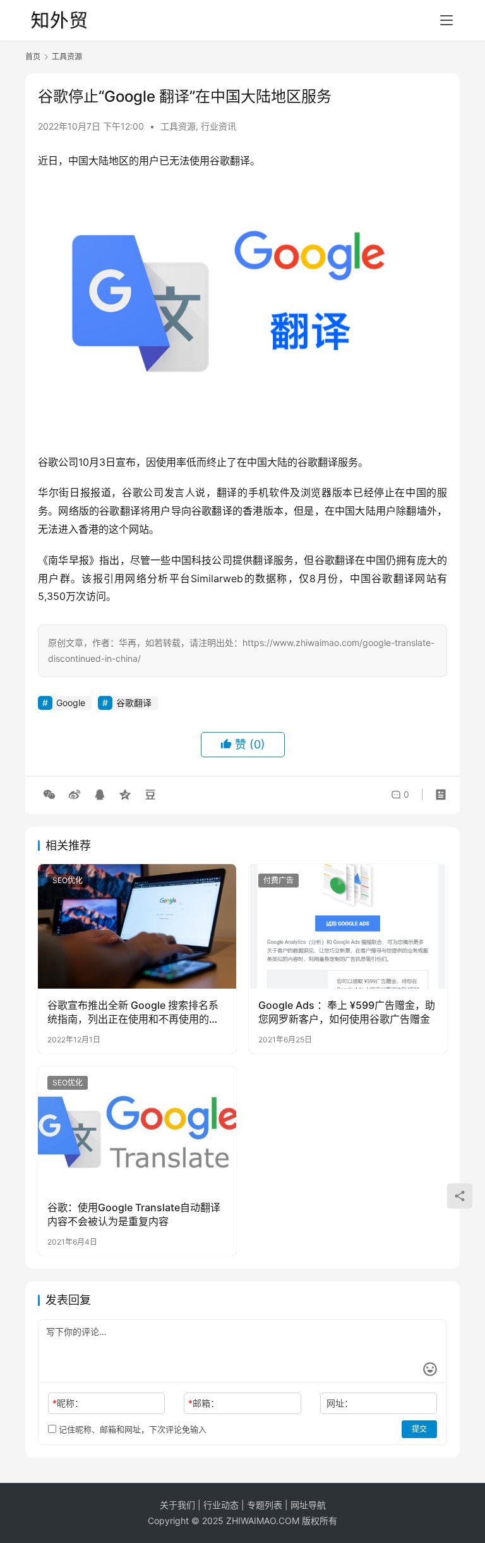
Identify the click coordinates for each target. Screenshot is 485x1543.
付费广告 (278, 880)
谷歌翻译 (134, 702)
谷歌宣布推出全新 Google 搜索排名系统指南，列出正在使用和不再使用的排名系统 (133, 1013)
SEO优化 (67, 880)
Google (70, 702)
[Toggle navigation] (446, 20)
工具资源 (178, 126)
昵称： (67, 1403)
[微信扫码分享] (49, 794)
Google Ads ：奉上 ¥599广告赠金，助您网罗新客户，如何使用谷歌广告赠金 (346, 1012)
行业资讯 (218, 126)
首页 (32, 56)
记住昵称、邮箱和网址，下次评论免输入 (131, 1429)
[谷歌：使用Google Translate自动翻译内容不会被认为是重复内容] (137, 1128)
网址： (339, 1403)
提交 (419, 1429)
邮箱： (203, 1403)
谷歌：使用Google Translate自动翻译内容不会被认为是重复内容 (133, 1214)
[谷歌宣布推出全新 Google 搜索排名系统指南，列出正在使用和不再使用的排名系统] (137, 926)
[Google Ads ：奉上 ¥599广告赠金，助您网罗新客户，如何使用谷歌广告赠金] (348, 926)
